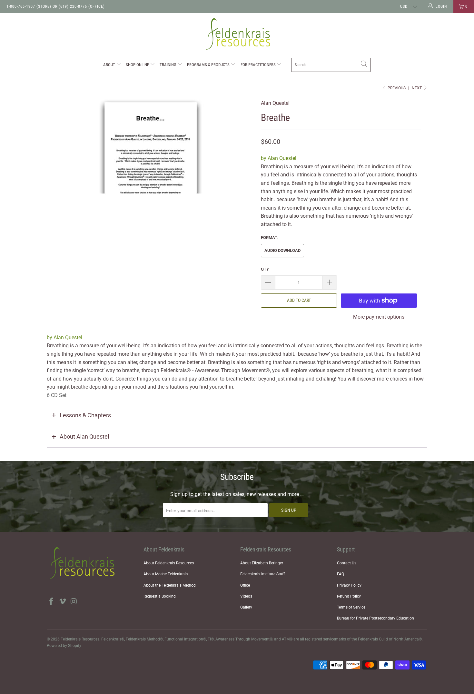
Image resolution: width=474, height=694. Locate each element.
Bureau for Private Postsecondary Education (375, 618)
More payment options (378, 317)
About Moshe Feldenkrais (165, 574)
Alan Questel (275, 103)
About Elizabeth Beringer (261, 563)
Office (245, 585)
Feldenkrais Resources (80, 639)
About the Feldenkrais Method (169, 585)
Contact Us (346, 563)
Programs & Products (209, 64)
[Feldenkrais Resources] (237, 34)
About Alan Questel (84, 436)
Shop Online (138, 64)
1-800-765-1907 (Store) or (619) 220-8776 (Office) (55, 6)
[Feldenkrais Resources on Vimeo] (63, 602)
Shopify (74, 645)
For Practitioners (259, 64)
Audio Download (282, 250)
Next (417, 88)
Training (168, 64)
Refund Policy (349, 596)
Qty (265, 269)
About (109, 64)
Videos (246, 596)
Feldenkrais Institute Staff (262, 574)
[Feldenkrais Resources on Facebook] (51, 602)
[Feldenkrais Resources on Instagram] (74, 602)
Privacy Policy (349, 585)
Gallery (246, 607)
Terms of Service (351, 607)
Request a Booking (159, 596)
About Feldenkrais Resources (168, 563)
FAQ (340, 574)
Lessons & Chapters (85, 415)
